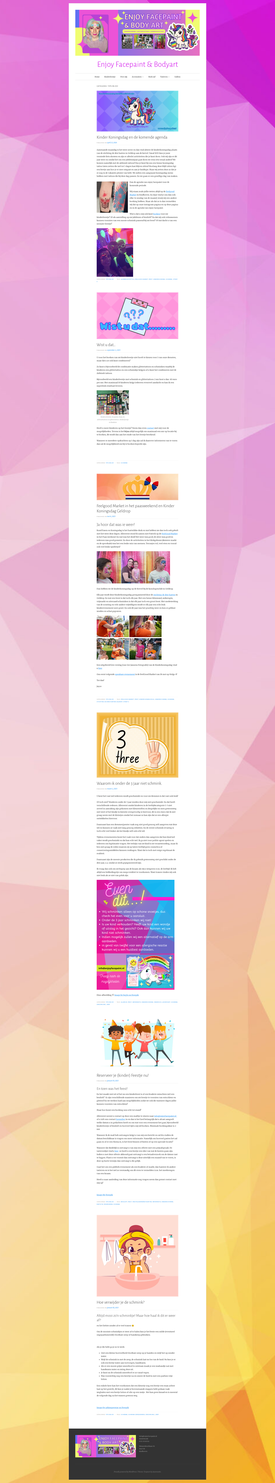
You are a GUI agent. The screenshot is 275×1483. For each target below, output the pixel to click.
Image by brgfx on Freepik (126, 995)
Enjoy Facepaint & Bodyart (137, 64)
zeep (108, 1004)
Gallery (177, 77)
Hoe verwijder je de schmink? (120, 1302)
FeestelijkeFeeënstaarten (142, 1202)
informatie (137, 1002)
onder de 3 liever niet (162, 1002)
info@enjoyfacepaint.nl (165, 1116)
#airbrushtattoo (127, 279)
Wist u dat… (106, 345)
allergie (124, 1002)
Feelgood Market (141, 279)
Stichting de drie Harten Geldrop (109, 701)
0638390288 (143, 1439)
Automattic (157, 1472)
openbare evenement (125, 674)
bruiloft (124, 1202)
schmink (169, 279)
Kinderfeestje (109, 77)
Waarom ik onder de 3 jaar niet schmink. (129, 783)
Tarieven (164, 77)
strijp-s (126, 701)
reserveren (108, 1204)
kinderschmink (159, 279)
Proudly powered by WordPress (125, 1472)
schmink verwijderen (136, 1414)
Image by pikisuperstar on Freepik (113, 1407)
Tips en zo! (110, 279)
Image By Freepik (105, 1195)
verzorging (101, 1004)
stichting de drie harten (164, 595)
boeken (156, 214)
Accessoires (137, 77)
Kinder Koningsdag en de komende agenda (132, 137)
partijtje (100, 1204)
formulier (120, 1119)
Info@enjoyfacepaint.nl (148, 1436)
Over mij (123, 77)
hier (100, 668)
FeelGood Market (170, 534)
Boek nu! (151, 77)
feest (151, 279)
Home (97, 77)
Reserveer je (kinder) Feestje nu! (123, 1075)
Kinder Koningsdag (146, 699)
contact (150, 428)
